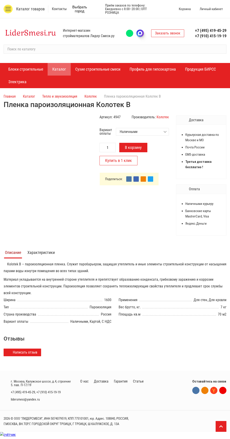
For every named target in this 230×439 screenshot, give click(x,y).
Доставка (101, 381)
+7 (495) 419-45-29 (210, 30)
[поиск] (221, 49)
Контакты (59, 9)
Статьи (138, 381)
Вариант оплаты (106, 131)
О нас (84, 381)
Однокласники (204, 390)
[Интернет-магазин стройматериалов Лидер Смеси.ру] (31, 33)
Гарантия (121, 381)
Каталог (29, 96)
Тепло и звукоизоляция (59, 96)
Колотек (90, 96)
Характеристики (41, 252)
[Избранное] (164, 9)
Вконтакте (195, 390)
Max (142, 33)
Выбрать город (79, 9)
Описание (13, 252)
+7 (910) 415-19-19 (210, 36)
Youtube (222, 390)
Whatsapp (129, 33)
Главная (10, 96)
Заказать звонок (167, 33)
